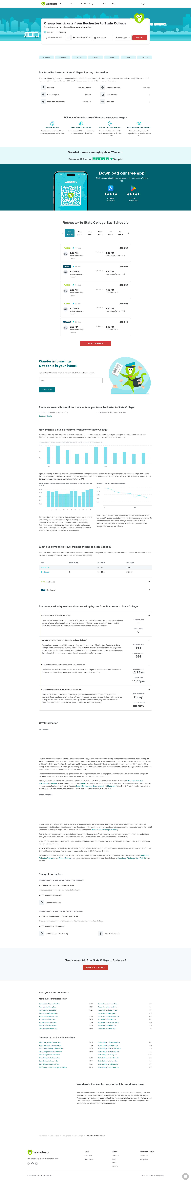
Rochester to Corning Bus (107, 1013)
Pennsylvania (66, 1136)
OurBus (54, 783)
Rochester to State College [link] (95, 1136)
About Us (115, 1155)
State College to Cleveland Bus (108, 1058)
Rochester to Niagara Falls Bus (49, 1004)
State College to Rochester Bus (49, 1042)
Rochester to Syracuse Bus (48, 1016)
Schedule (46, 57)
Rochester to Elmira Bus (47, 1019)
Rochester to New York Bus (107, 1007)
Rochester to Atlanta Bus (47, 1010)
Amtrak (83, 783)
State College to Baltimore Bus (49, 1058)
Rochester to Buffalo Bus (106, 1028)
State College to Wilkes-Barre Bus (50, 1052)
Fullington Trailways (47, 858)
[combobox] (54, 37)
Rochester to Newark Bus (107, 1019)
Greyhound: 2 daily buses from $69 (112, 412)
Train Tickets (89, 1159)
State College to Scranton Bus (49, 1064)
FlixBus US (45, 568)
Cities (128, 57)
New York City (141, 858)
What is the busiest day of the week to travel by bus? (61, 689)
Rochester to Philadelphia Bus (108, 1022)
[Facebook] (32, 1163)
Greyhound (45, 572)
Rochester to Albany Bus (47, 1007)
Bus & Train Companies (89, 4)
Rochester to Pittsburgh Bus (107, 1010)
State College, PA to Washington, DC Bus (53, 1067)
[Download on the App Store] (110, 188)
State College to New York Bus (108, 1067)
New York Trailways (135, 781)
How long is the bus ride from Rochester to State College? (64, 640)
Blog (113, 4)
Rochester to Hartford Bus (107, 1025)
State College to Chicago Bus (108, 1064)
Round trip (62, 32)
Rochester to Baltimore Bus (107, 1004)
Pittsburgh (131, 858)
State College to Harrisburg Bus (109, 1042)
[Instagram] (28, 1163)
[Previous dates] (62, 233)
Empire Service (82, 786)
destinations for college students (104, 830)
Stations (144, 57)
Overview (63, 57)
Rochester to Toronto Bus (48, 1022)
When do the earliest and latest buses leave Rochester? (63, 665)
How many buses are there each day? (56, 615)
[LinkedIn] (36, 1163)
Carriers (95, 57)
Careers (115, 1166)
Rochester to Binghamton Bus (108, 1016)
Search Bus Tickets (95, 967)
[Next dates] (128, 233)
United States (54, 1136)
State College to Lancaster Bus (49, 1055)
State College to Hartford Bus (108, 1045)
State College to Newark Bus (48, 1061)
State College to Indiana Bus (107, 1061)
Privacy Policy (160, 1175)
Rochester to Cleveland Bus (48, 1013)
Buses (62, 4)
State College (78, 1136)
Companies (144, 1159)
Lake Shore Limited (96, 786)
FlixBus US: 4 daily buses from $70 (54, 412)
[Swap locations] (68, 37)
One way (50, 32)
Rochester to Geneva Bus (48, 1025)
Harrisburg (122, 858)
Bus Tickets (43, 1136)
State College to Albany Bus (107, 1055)
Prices (79, 57)
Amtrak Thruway (65, 858)
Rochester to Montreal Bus (48, 1028)
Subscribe (47, 389)
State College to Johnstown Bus (50, 1045)
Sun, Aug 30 (101, 38)
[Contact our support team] (185, 1176)
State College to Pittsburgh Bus (108, 1052)
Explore (105, 4)
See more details (45, 416)
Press (114, 1163)
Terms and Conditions (148, 1175)
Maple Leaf (111, 786)
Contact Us (144, 1155)
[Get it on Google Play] (133, 188)
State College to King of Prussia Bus (51, 1048)
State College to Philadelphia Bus (109, 1048)
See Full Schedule (95, 343)
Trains (73, 4)
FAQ (112, 57)
